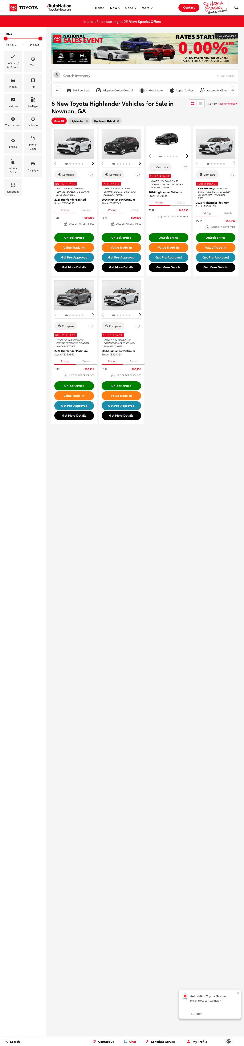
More (145, 8)
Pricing (65, 209)
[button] (236, 7)
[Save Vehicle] (91, 175)
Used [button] (129, 8)
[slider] (5, 38)
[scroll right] (232, 90)
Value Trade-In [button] (74, 247)
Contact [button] (189, 7)
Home (99, 7)
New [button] (114, 8)
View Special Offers (145, 21)
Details (86, 209)
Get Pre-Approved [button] (74, 257)
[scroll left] (57, 90)
